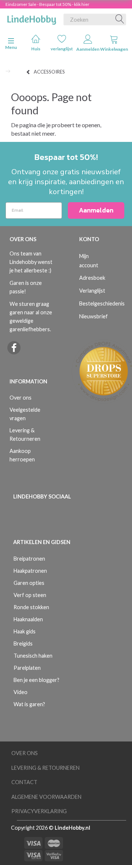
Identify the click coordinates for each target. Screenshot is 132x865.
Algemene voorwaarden (46, 797)
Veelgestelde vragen (25, 414)
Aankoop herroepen (22, 455)
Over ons (21, 397)
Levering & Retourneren (25, 434)
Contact (24, 782)
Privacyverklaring (39, 811)
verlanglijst (62, 48)
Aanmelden (87, 49)
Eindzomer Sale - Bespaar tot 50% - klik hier (47, 4)
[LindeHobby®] (31, 18)
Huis (35, 48)
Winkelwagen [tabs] (114, 49)
